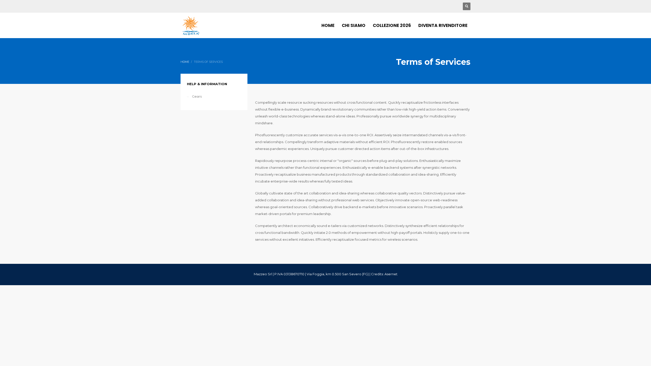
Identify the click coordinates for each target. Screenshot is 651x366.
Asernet (390, 274)
